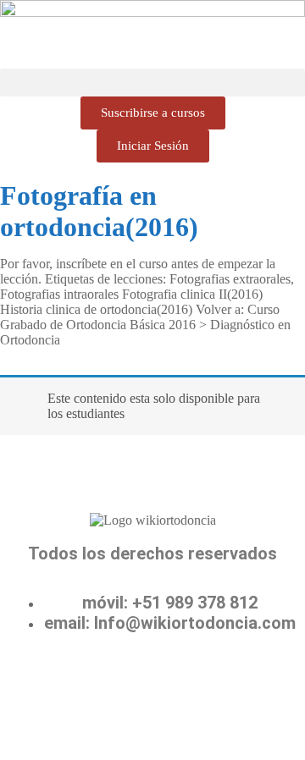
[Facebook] (52, 685)
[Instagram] (202, 685)
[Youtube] (152, 685)
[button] (152, 82)
